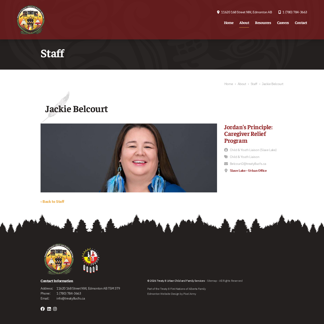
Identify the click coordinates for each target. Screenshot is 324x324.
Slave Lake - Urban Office (248, 170)
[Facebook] (44, 309)
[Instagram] (56, 309)
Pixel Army (189, 293)
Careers (283, 22)
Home (228, 22)
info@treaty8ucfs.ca (70, 298)
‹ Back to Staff (52, 201)
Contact (301, 22)
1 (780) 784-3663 (294, 12)
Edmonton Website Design (163, 293)
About (244, 22)
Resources (263, 22)
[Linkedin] (50, 309)
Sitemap (212, 280)
